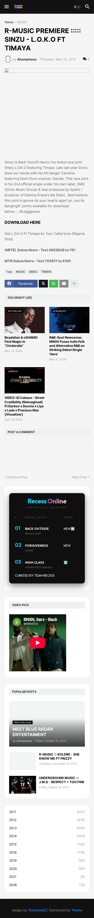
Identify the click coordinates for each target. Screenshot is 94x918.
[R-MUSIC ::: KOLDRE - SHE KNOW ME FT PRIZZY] (22, 761)
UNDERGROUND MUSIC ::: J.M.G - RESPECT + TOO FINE (61, 780)
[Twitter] (43, 284)
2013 (47, 828)
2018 (47, 852)
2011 (47, 812)
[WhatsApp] (53, 284)
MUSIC (22, 22)
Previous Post (17, 477)
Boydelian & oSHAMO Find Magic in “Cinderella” (21, 341)
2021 (47, 877)
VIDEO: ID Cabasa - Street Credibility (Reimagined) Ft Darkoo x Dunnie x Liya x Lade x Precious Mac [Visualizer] (24, 406)
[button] (6, 7)
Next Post (79, 477)
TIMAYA (46, 271)
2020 (47, 869)
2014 (47, 836)
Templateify (37, 910)
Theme (76, 910)
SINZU (33, 271)
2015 (47, 844)
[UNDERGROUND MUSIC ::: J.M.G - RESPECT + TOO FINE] (22, 785)
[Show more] (74, 284)
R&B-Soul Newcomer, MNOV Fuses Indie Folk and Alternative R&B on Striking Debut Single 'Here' (67, 345)
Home (9, 22)
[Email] (63, 284)
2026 (47, 885)
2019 (47, 860)
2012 (47, 820)
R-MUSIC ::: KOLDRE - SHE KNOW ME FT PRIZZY (59, 756)
